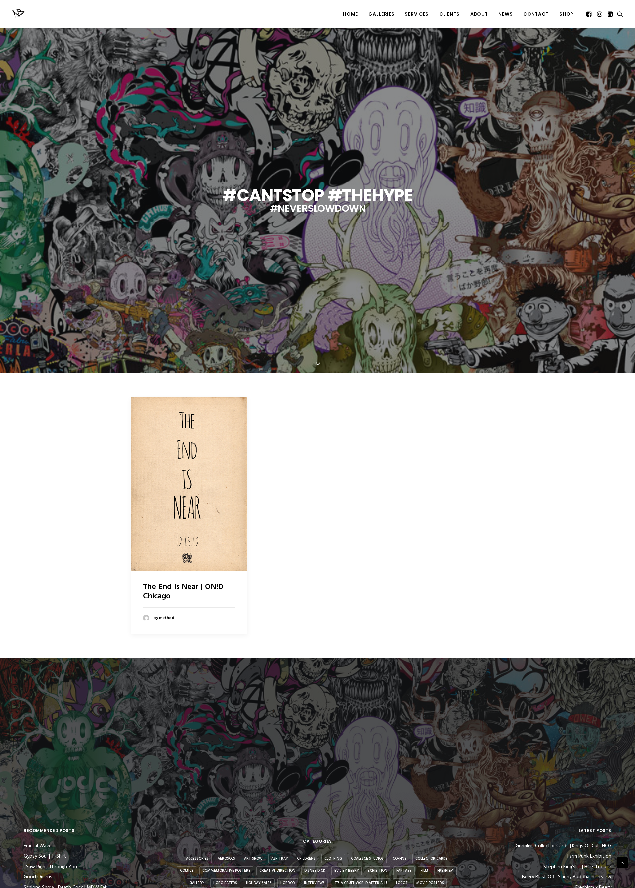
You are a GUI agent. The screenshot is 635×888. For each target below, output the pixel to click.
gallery (197, 883)
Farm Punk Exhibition (589, 856)
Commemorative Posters (226, 871)
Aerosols (226, 859)
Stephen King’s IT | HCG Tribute (577, 867)
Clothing (333, 859)
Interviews (314, 883)
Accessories (197, 859)
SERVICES (417, 14)
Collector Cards (431, 859)
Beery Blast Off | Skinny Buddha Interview (566, 877)
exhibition (377, 871)
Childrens (306, 859)
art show (253, 859)
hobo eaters (225, 883)
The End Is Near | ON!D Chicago (183, 592)
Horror (287, 883)
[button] (589, 14)
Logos (401, 883)
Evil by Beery (346, 871)
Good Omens (38, 877)
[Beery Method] (19, 14)
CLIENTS (449, 14)
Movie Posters (430, 883)
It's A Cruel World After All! (360, 883)
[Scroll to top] (622, 863)
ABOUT (479, 14)
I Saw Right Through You (50, 867)
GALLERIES (381, 14)
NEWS (505, 14)
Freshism (445, 871)
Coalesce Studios (367, 859)
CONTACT (536, 14)
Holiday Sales (259, 883)
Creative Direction (277, 871)
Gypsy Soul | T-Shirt (45, 856)
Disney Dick (314, 871)
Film (424, 871)
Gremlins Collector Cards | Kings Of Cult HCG (563, 846)
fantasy (404, 871)
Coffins (399, 859)
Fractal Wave (38, 846)
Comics (186, 871)
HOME (350, 14)
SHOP (566, 14)
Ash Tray (279, 859)
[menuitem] (350, 14)
